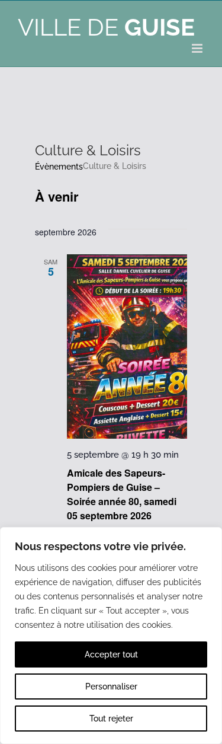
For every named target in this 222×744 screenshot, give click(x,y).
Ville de (106, 27)
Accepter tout (111, 654)
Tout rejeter (111, 718)
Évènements (59, 166)
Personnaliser (111, 686)
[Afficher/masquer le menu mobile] (198, 48)
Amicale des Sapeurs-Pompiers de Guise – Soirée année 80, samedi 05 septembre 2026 (121, 494)
